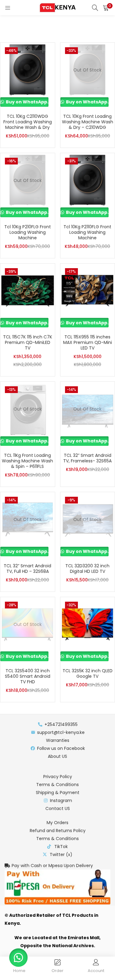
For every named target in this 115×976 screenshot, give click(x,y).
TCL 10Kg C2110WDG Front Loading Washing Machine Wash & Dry (27, 122)
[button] (105, 7)
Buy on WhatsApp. (26, 102)
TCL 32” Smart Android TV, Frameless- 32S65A (87, 458)
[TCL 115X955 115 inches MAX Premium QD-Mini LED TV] (87, 290)
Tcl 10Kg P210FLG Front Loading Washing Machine (27, 232)
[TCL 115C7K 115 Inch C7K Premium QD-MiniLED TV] (27, 290)
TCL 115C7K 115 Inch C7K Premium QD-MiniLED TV (27, 342)
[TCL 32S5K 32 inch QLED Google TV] (87, 624)
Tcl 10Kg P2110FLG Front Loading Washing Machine (87, 232)
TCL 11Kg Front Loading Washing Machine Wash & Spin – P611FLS (27, 461)
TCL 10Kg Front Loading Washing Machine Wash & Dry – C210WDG (87, 122)
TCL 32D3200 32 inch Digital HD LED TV (87, 568)
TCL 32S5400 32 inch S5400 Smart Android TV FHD (27, 676)
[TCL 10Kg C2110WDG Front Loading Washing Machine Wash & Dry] (27, 70)
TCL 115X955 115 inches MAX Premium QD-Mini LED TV (87, 342)
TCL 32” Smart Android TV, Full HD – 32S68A (27, 568)
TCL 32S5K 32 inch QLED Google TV (88, 673)
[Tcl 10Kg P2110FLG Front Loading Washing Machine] (87, 180)
